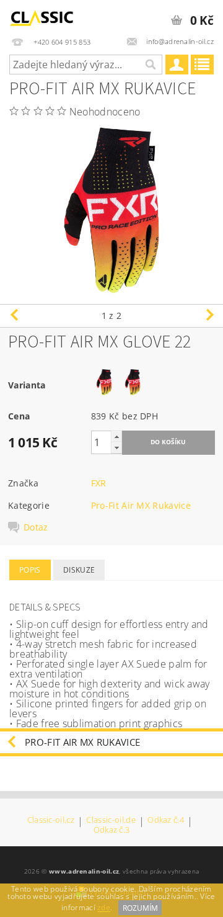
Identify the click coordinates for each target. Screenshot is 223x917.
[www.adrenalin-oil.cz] (43, 16)
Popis (30, 570)
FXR (99, 483)
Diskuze (79, 570)
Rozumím (140, 908)
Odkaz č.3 (112, 830)
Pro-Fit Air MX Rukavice (141, 505)
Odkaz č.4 (165, 820)
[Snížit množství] (116, 448)
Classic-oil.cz (50, 820)
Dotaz (36, 527)
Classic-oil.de (110, 820)
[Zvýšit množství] (116, 436)
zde (103, 908)
